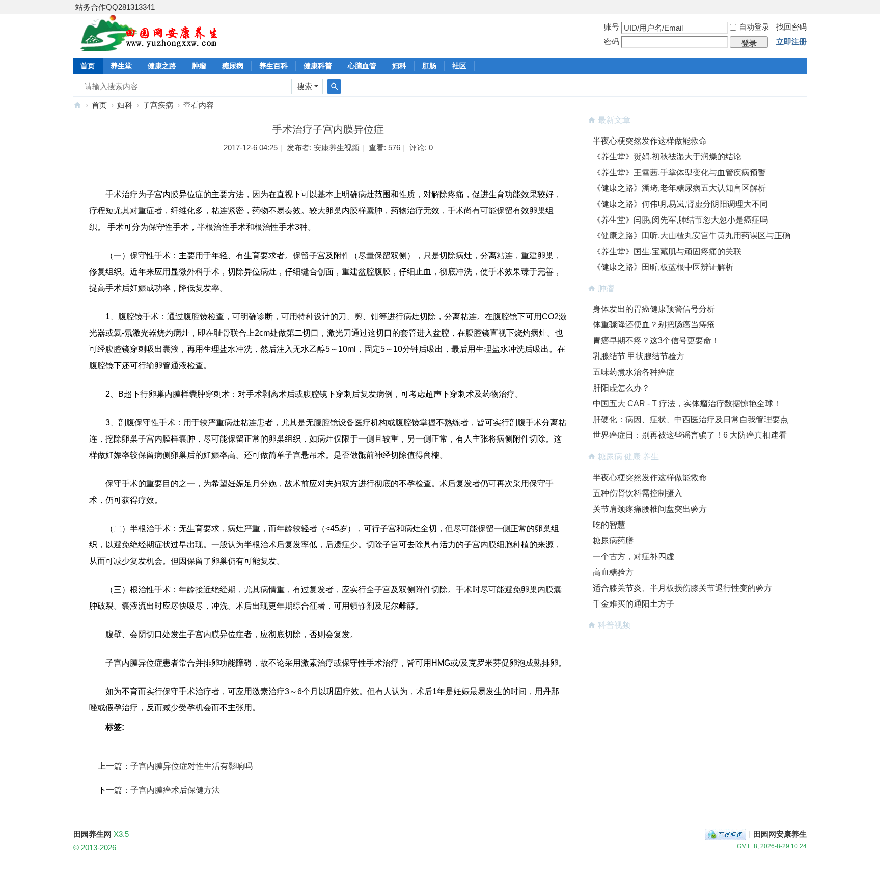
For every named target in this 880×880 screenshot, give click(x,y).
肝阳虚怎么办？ (621, 387)
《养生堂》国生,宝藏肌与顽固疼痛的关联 (667, 251)
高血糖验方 (613, 572)
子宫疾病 (158, 105)
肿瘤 (199, 66)
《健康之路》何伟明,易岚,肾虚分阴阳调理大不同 (680, 204)
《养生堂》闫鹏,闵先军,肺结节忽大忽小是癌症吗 (680, 219)
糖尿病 (232, 66)
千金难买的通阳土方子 (633, 603)
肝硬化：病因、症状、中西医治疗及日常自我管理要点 (690, 419)
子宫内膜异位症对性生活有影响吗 (191, 766)
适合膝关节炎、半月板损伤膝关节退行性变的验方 (682, 588)
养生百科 (273, 66)
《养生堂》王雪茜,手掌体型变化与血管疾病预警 (679, 172)
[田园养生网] (149, 45)
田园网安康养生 (780, 834)
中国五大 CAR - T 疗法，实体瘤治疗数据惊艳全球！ (687, 403)
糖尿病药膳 (613, 540)
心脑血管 (362, 66)
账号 (611, 26)
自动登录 (754, 26)
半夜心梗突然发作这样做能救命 (650, 140)
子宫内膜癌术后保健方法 (175, 790)
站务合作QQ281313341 (115, 7)
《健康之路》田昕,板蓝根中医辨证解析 (663, 267)
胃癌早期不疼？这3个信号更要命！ (656, 340)
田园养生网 (77, 105)
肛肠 (429, 66)
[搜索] (334, 86)
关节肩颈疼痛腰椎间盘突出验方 (650, 509)
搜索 (304, 86)
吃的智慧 (609, 524)
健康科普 (318, 66)
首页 (87, 66)
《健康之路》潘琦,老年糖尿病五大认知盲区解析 (679, 188)
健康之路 (162, 66)
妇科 (399, 66)
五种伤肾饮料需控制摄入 (637, 493)
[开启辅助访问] (804, 7)
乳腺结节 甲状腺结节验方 (638, 356)
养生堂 (121, 66)
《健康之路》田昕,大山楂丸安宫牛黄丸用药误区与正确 (691, 235)
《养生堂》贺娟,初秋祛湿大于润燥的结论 (667, 156)
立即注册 (791, 41)
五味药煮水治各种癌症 (633, 372)
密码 (611, 41)
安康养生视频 (337, 147)
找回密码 (791, 26)
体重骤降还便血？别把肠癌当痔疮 (654, 324)
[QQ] (725, 834)
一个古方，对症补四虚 (633, 556)
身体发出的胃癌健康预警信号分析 (654, 309)
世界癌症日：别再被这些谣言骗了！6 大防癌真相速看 (690, 435)
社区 (459, 66)
